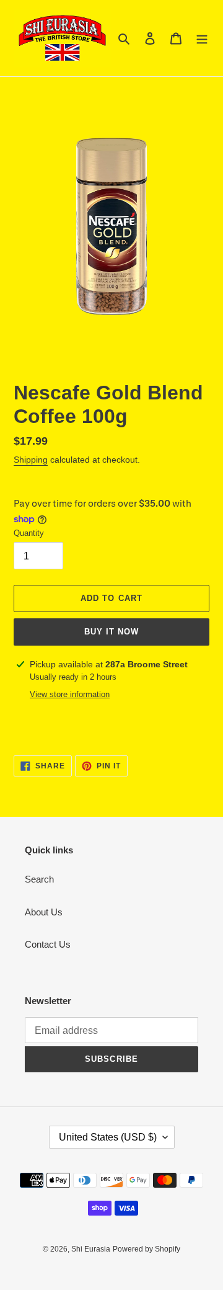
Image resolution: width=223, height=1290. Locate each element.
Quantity (29, 533)
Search (39, 879)
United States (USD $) (108, 1137)
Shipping (31, 460)
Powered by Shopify (146, 1249)
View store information (70, 694)
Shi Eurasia (90, 1249)
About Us (44, 912)
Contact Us (48, 944)
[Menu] (202, 38)
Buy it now (111, 631)
